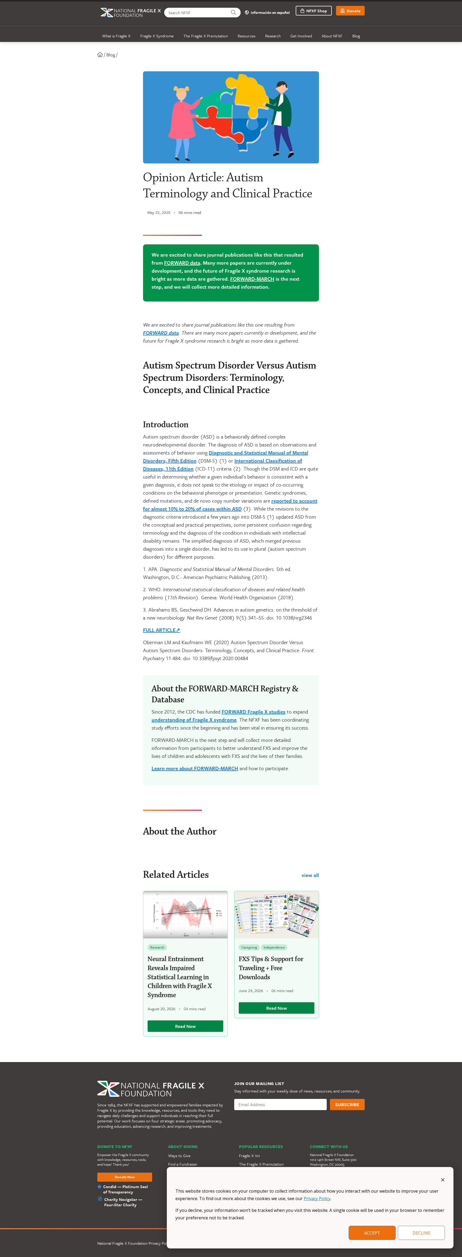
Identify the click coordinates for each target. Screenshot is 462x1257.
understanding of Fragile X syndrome (194, 719)
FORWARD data (182, 262)
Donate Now (125, 1177)
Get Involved (301, 36)
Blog (356, 36)
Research (273, 36)
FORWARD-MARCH (252, 278)
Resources (246, 36)
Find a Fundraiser (183, 1164)
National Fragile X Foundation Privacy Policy (134, 1243)
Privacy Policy (317, 1198)
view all (310, 875)
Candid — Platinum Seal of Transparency (125, 1189)
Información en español (270, 12)
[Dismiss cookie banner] (443, 1179)
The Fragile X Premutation (205, 36)
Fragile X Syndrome (157, 36)
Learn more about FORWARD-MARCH (195, 768)
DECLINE (421, 1233)
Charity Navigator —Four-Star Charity (123, 1202)
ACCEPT (372, 1233)
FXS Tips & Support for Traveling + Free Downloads (271, 968)
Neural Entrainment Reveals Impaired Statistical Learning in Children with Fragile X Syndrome (180, 977)
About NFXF (332, 36)
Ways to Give (179, 1155)
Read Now (185, 1026)
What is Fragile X (116, 36)
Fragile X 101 (249, 1155)
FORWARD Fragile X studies (254, 711)
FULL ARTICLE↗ (161, 629)
